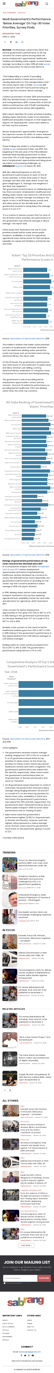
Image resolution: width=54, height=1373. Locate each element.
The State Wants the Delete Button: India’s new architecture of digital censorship (34, 1058)
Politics (21, 13)
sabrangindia (23, 981)
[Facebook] (5, 41)
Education (22, 888)
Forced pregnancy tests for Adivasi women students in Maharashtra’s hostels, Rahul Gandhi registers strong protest (34, 974)
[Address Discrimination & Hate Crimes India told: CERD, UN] (10, 959)
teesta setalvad (24, 944)
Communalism (23, 921)
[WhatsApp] (22, 41)
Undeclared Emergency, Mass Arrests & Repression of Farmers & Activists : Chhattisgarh (34, 897)
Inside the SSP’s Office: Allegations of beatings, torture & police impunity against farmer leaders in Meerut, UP (34, 1179)
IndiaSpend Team (11, 33)
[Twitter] (10, 41)
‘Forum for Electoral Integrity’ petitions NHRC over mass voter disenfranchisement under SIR (33, 863)
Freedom (21, 903)
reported (19, 166)
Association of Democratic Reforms (27, 338)
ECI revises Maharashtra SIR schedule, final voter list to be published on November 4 (32, 990)
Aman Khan (23, 1083)
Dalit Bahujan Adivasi (8, 981)
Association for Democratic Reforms (27, 739)
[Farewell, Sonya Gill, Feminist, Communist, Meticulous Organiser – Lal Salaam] (10, 941)
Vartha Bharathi (25, 1043)
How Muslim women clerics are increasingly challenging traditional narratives (34, 915)
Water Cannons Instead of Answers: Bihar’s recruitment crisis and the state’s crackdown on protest (33, 1128)
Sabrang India (24, 958)
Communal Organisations (30, 1190)
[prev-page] (5, 1090)
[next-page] (10, 1090)
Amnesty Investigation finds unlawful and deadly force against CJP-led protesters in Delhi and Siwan (33, 1146)
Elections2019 (9, 13)
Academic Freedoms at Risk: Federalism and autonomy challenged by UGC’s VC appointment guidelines (31, 880)
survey (47, 64)
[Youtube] (33, 1356)
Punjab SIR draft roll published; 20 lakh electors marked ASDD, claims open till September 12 (35, 1077)
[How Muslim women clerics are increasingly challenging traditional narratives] (10, 916)
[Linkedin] (16, 41)
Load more (26, 1245)
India (20, 869)
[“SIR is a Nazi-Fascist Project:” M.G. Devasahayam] (10, 1039)
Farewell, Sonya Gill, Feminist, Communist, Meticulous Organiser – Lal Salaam (34, 938)
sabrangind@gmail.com (30, 1351)
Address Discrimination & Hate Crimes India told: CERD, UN (32, 954)
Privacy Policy (26, 1283)
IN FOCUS (9, 930)
